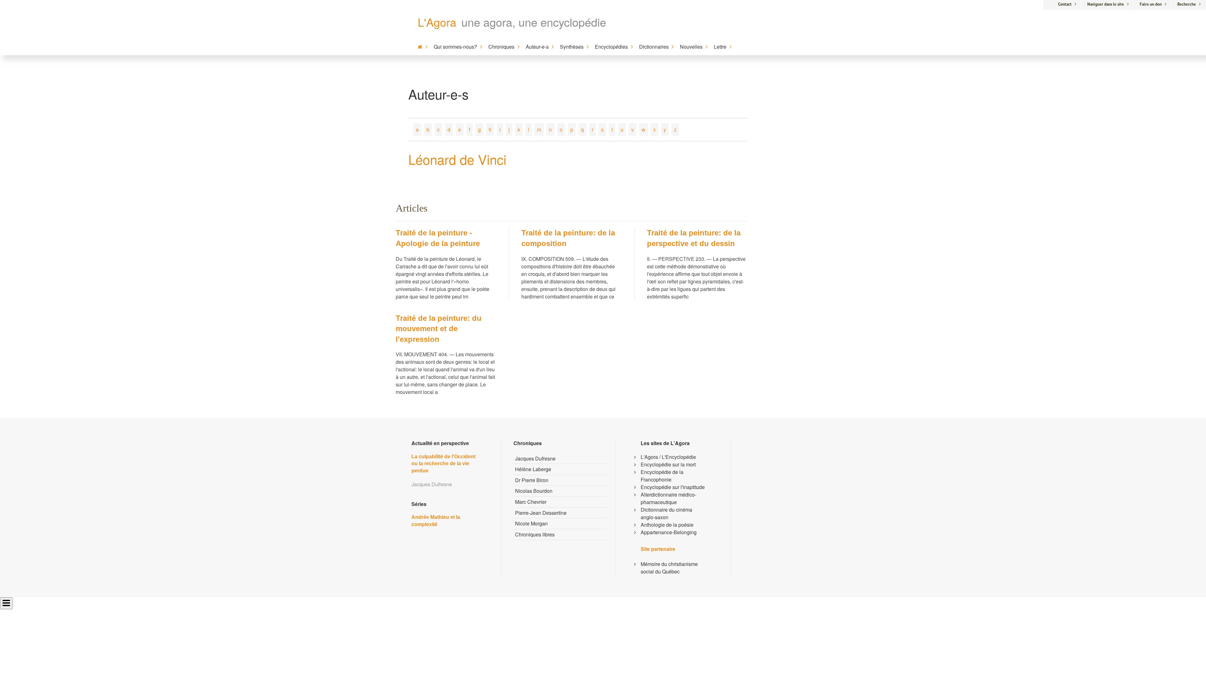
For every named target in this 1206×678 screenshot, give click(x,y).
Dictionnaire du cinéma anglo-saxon (666, 513)
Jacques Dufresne (535, 458)
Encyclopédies (611, 46)
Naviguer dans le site (1105, 4)
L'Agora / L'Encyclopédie (668, 456)
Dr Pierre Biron (531, 480)
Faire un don (1151, 4)
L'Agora (437, 22)
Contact (1065, 4)
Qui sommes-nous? (455, 46)
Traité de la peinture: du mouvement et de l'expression (438, 328)
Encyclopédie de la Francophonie (662, 475)
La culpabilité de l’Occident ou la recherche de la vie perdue (443, 463)
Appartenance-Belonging (669, 532)
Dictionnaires (654, 46)
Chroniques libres (535, 534)
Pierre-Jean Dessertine (541, 512)
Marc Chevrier (530, 501)
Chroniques (501, 46)
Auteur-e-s (537, 46)
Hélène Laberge (533, 469)
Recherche (1186, 4)
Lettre (720, 46)
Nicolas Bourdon (533, 490)
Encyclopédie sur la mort (668, 464)
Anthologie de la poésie (667, 524)
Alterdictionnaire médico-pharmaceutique (668, 498)
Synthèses (572, 46)
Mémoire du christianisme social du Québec (669, 567)
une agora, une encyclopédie (533, 22)
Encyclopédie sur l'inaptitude (673, 487)
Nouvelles (691, 46)
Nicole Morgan (531, 523)
